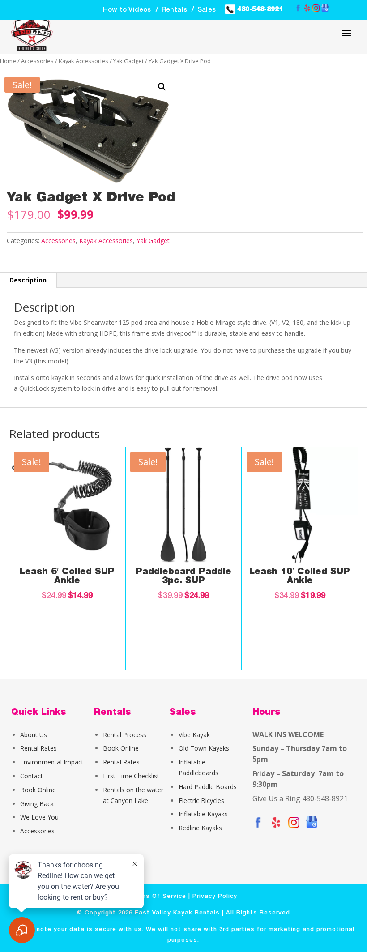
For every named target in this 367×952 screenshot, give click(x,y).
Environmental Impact (52, 762)
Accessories (37, 61)
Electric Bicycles (201, 800)
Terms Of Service (158, 896)
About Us (33, 734)
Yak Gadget (128, 61)
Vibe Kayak (194, 734)
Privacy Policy (214, 896)
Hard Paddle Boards (208, 786)
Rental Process (124, 734)
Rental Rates (38, 748)
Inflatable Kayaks (203, 814)
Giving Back (37, 803)
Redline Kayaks (200, 828)
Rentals (174, 10)
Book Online (38, 790)
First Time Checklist (131, 776)
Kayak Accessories (83, 61)
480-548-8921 (259, 9)
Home (8, 61)
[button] (162, 87)
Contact (31, 776)
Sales (206, 10)
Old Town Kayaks (204, 748)
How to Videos (127, 10)
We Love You (39, 817)
